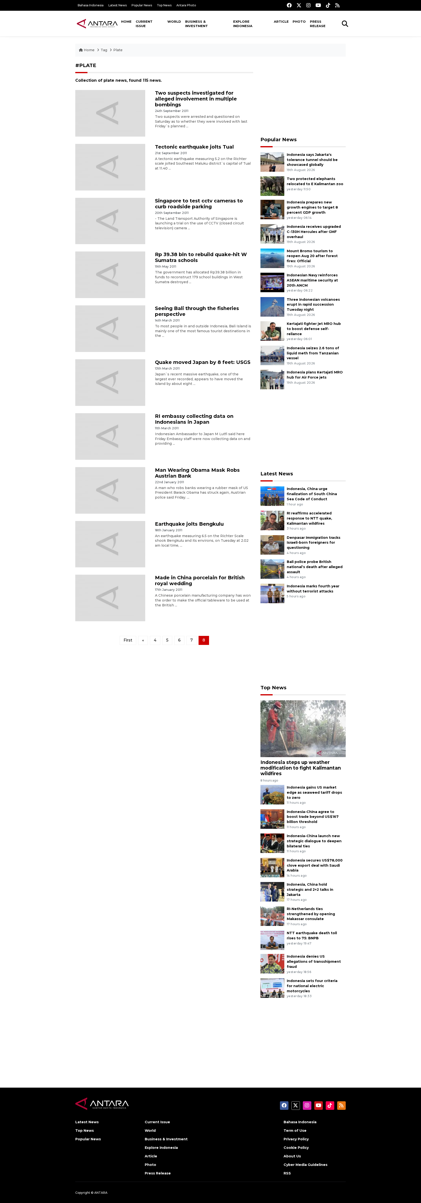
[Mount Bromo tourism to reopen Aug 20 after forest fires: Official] (272, 258)
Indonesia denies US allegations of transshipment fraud (314, 961)
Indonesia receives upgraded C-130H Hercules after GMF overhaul (314, 231)
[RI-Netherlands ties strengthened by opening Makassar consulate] (272, 915)
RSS (287, 1173)
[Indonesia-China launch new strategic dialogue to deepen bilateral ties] (272, 843)
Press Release (317, 24)
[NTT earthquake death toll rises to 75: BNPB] (272, 940)
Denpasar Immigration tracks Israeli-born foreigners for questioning (313, 542)
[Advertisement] (303, 96)
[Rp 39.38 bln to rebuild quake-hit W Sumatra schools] (110, 274)
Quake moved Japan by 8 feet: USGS (202, 362)
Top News (164, 5)
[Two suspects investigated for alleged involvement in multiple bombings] (110, 113)
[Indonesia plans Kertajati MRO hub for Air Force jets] (272, 379)
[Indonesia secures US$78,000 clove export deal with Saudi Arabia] (272, 867)
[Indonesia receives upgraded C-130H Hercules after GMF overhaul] (272, 233)
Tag (104, 50)
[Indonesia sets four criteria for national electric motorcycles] (272, 987)
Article (281, 21)
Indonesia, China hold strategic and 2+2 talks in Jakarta (310, 889)
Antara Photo (186, 5)
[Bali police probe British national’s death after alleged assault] (272, 568)
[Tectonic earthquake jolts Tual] (110, 166)
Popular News (142, 5)
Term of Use (295, 1130)
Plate (118, 50)
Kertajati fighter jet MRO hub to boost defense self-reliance (314, 328)
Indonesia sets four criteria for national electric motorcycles (312, 986)
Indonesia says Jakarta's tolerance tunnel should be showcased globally (312, 159)
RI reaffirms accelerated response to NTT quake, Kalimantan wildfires (309, 518)
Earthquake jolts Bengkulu (189, 524)
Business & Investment (196, 24)
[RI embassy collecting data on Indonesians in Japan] (110, 436)
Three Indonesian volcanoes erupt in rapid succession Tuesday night (313, 304)
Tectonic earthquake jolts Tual (194, 147)
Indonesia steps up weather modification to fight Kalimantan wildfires (300, 767)
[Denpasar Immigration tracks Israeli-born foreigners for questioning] (272, 544)
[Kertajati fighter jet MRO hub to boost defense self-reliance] (272, 330)
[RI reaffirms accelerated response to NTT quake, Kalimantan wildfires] (272, 520)
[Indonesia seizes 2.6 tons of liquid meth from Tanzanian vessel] (272, 355)
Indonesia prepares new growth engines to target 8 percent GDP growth (312, 207)
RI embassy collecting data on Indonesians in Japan (194, 419)
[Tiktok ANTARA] (328, 5)
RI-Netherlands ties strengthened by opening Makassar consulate (311, 914)
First (128, 640)
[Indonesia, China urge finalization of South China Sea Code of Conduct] (272, 496)
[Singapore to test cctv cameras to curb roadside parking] (110, 220)
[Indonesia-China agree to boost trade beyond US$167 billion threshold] (272, 818)
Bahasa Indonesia (91, 5)
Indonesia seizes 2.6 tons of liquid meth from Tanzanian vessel (313, 353)
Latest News (117, 5)
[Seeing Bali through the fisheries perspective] (110, 328)
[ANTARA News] (97, 23)
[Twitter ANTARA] (299, 5)
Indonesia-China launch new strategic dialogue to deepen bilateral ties (314, 841)
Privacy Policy (296, 1139)
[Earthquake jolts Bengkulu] (110, 543)
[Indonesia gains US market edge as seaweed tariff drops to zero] (272, 794)
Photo (299, 21)
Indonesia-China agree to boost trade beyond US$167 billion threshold (313, 817)
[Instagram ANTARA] (308, 5)
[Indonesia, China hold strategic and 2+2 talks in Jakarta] (272, 891)
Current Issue (144, 24)
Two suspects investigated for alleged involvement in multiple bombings (196, 99)
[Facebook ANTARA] (289, 5)
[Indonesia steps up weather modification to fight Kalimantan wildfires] (303, 728)
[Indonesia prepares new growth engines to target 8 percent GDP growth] (272, 209)
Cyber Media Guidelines (305, 1165)
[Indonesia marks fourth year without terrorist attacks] (272, 593)
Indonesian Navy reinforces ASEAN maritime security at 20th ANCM (312, 280)
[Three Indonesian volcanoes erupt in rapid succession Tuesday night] (272, 306)
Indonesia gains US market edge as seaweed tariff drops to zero (314, 792)
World (174, 21)
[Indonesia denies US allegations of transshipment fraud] (272, 963)
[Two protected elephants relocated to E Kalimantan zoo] (272, 186)
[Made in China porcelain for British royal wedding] (110, 597)
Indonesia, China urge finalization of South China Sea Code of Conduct (312, 494)
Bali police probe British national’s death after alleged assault (315, 567)
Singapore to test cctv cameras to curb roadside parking (199, 204)
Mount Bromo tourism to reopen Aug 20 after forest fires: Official (312, 256)
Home (126, 21)
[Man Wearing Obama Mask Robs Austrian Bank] (110, 490)
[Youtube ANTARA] (318, 5)
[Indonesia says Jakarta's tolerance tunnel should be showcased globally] (272, 161)
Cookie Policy (296, 1147)
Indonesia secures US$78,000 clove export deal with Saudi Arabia (315, 865)
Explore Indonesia (242, 24)
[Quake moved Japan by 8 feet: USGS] (110, 382)
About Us (292, 1156)
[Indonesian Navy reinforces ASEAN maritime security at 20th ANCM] (272, 282)
